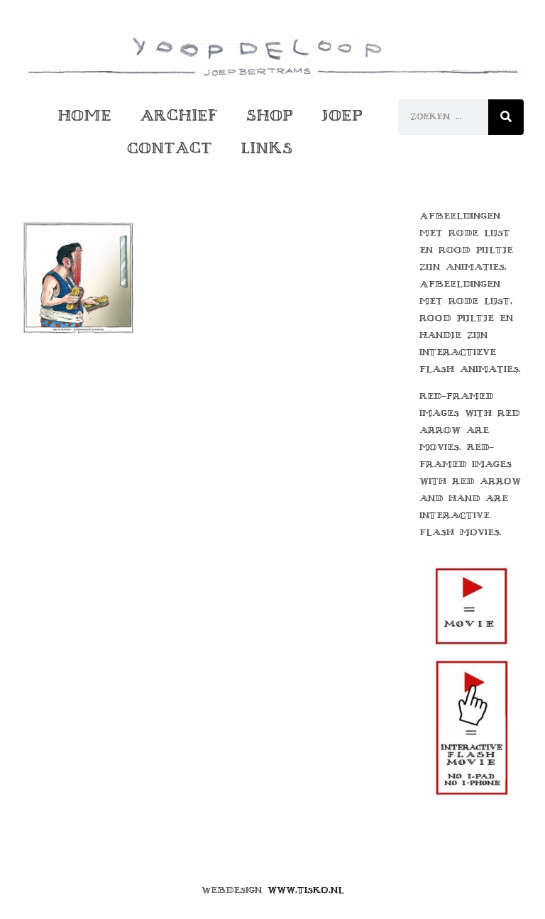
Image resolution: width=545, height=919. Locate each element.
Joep (342, 115)
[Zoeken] (506, 117)
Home (84, 115)
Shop (269, 115)
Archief (179, 115)
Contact (169, 148)
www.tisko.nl (306, 890)
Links (266, 148)
